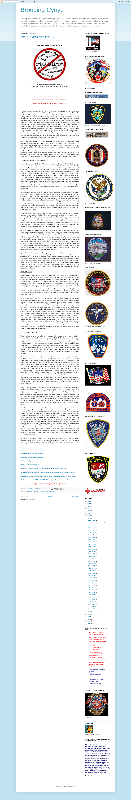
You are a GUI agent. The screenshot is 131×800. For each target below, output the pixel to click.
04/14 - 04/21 (92, 582)
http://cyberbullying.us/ (27, 461)
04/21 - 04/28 (92, 580)
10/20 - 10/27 (92, 542)
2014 (88, 515)
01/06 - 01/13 (92, 609)
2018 (88, 506)
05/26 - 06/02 (92, 570)
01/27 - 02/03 (92, 601)
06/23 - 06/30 (92, 563)
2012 (88, 612)
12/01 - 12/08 (92, 532)
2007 (88, 624)
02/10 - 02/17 (92, 599)
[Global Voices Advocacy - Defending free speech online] (95, 494)
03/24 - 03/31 (92, 587)
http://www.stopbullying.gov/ (29, 465)
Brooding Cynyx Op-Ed (31, 491)
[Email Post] (51, 488)
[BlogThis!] (57, 489)
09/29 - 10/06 (92, 549)
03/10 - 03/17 (92, 592)
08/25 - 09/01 (92, 554)
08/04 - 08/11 (92, 556)
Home (50, 496)
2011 (88, 614)
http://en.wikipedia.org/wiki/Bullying (31, 457)
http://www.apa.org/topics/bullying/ (31, 453)
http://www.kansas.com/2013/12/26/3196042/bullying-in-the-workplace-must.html (45, 480)
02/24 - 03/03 (92, 597)
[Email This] (55, 489)
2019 (88, 503)
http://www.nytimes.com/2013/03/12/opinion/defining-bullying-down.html (43, 468)
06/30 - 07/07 (92, 561)
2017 (88, 508)
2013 (88, 518)
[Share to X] (59, 489)
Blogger (73, 787)
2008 (88, 621)
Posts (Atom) (31, 499)
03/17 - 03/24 (92, 590)
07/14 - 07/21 (92, 558)
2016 (88, 511)
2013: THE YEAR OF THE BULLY (37, 37)
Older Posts (75, 496)
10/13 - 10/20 (92, 544)
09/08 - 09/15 (92, 551)
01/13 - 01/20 (92, 606)
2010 (88, 617)
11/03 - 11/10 (92, 537)
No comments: (45, 488)
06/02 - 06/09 (92, 568)
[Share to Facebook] (61, 489)
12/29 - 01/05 (92, 520)
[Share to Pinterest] (63, 489)
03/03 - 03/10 (92, 594)
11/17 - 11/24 (92, 534)
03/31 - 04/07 (92, 585)
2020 (88, 501)
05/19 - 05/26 (92, 573)
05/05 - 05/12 (92, 578)
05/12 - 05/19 (92, 575)
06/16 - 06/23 (92, 566)
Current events (41, 491)
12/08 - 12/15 (92, 530)
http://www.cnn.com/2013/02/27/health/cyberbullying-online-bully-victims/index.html (47, 472)
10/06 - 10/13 (92, 546)
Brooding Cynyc (42, 9)
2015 (88, 513)
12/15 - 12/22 (92, 527)
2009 (88, 619)
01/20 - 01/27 (92, 604)
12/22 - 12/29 (92, 525)
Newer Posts (24, 496)
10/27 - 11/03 (92, 539)
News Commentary (50, 491)
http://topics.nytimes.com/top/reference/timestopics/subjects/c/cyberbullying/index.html (48, 476)
